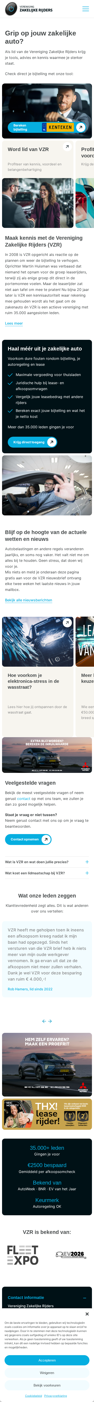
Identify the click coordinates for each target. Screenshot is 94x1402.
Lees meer (14, 323)
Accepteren (47, 1360)
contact (23, 798)
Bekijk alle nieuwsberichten (28, 600)
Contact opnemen (25, 839)
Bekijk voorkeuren (47, 1385)
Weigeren (47, 1373)
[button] (87, 1314)
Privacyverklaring (55, 1395)
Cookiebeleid (33, 1395)
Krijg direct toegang (28, 442)
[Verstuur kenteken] (80, 127)
